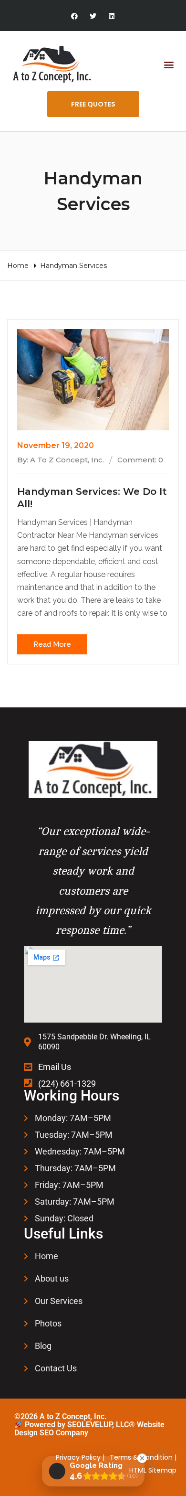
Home (18, 265)
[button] (168, 65)
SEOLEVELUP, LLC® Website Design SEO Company (89, 1429)
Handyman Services (73, 265)
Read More (52, 644)
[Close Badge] (142, 1458)
